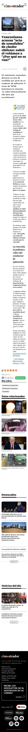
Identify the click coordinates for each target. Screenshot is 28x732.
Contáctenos (5, 680)
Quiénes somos (6, 666)
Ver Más (13, 561)
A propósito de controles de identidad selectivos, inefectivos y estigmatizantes (13, 469)
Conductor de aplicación (10, 385)
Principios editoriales (8, 671)
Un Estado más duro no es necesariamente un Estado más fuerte (14, 516)
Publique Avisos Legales (8, 678)
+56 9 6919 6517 (6, 663)
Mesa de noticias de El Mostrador (10, 69)
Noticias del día (11, 585)
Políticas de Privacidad (8, 673)
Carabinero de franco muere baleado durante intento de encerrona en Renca (12, 616)
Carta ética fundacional (9, 669)
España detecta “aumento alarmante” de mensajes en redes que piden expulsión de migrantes (14, 415)
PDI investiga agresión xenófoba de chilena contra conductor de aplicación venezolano (13, 433)
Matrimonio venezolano (10, 388)
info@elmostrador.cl (16, 663)
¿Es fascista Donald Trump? (7, 450)
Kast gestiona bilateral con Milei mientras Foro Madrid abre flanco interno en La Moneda (13, 555)
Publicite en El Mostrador (9, 676)
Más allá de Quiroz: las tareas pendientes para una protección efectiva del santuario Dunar (13, 537)
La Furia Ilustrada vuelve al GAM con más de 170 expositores (12, 607)
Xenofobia (5, 391)
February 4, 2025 (18, 363)
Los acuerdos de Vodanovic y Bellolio (14, 549)
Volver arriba (5, 707)
